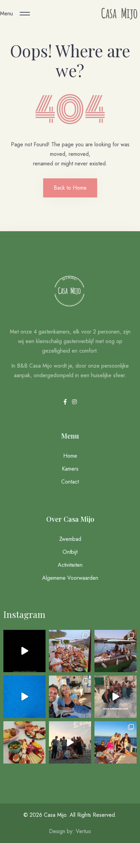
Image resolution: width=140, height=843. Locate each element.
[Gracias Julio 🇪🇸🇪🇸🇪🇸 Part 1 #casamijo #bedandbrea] (115, 651)
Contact (70, 482)
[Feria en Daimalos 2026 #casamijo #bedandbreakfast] (115, 697)
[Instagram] (74, 402)
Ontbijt (70, 552)
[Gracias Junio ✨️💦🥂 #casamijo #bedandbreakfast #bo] (70, 697)
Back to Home (70, 188)
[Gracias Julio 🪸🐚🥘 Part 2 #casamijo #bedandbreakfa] (70, 651)
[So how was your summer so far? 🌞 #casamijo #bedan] (24, 651)
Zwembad (70, 539)
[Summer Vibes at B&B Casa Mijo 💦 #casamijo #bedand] (24, 697)
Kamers (70, 469)
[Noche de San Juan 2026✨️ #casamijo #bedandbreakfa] (70, 742)
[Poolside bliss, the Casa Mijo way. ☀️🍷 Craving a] (24, 742)
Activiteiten (70, 565)
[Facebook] (66, 402)
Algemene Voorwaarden (70, 578)
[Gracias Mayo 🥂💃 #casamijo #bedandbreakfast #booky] (115, 742)
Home (70, 456)
